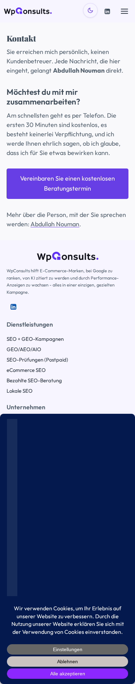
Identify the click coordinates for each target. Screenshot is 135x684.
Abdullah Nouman (54, 224)
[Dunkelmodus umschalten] (90, 10)
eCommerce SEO (26, 370)
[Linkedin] (107, 11)
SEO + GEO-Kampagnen (35, 339)
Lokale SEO (20, 390)
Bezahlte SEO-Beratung (34, 380)
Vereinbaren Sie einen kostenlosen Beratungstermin (67, 183)
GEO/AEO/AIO (24, 349)
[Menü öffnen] (124, 11)
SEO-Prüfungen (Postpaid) (37, 359)
